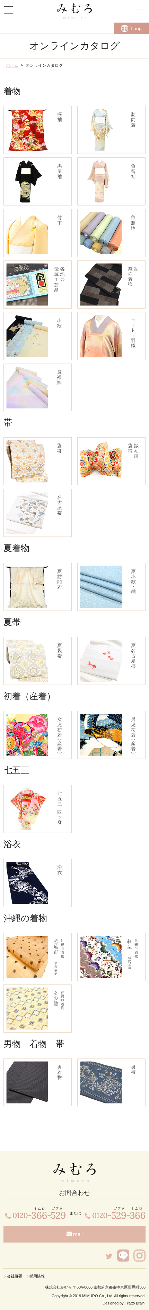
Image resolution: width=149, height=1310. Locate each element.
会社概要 (14, 1276)
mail (77, 1234)
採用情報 (37, 1276)
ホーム (12, 65)
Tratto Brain (134, 1303)
